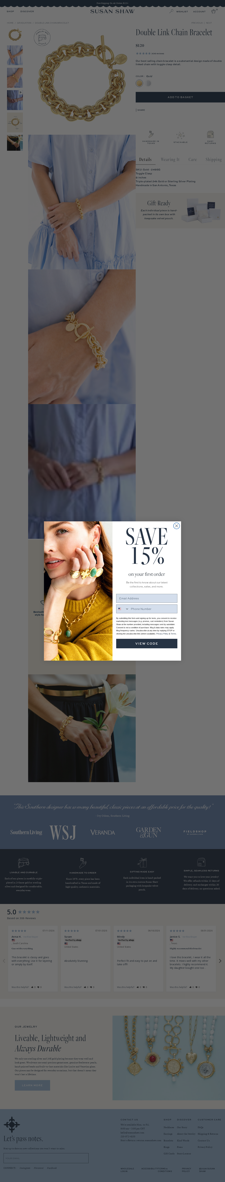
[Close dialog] (176, 526)
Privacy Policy (162, 634)
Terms (173, 634)
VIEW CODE (146, 643)
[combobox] (122, 609)
